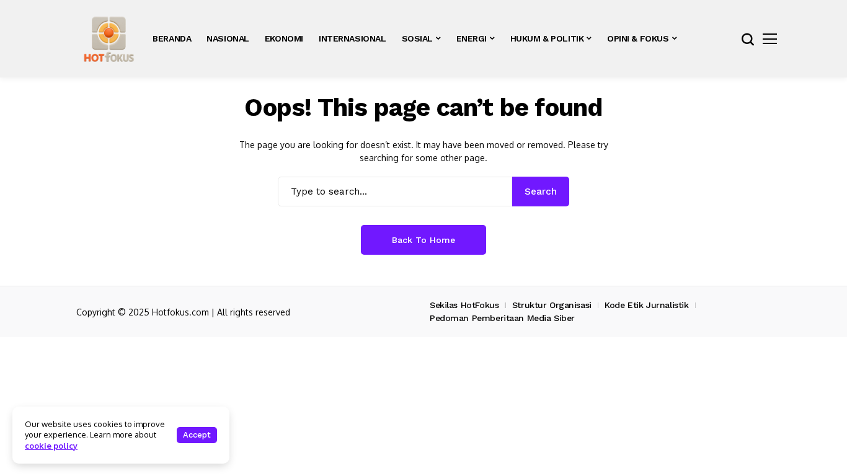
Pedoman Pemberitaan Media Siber (502, 318)
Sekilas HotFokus (464, 305)
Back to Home (423, 240)
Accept (197, 434)
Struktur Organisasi (552, 305)
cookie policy (51, 446)
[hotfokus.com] (109, 38)
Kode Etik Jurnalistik (646, 305)
